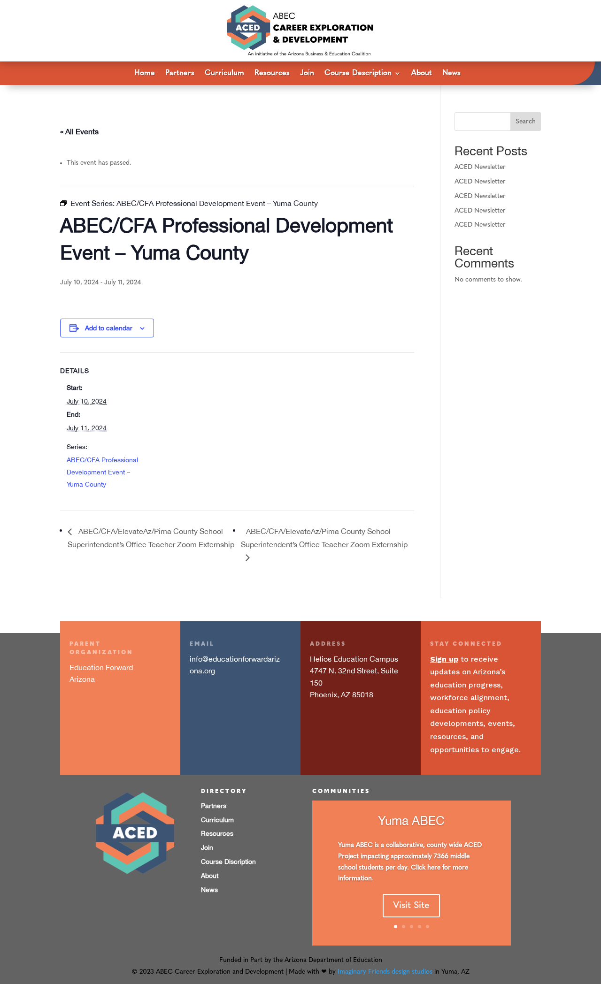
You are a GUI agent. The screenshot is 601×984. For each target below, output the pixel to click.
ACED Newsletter (480, 167)
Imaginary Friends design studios (385, 972)
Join (307, 73)
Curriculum (224, 73)
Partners (179, 73)
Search (526, 121)
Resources (272, 73)
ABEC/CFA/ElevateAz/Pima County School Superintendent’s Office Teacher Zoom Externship (324, 538)
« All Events (79, 131)
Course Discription (228, 861)
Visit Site (411, 905)
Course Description (358, 73)
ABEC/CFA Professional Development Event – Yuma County (102, 472)
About (421, 73)
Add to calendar (108, 328)
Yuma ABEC (411, 820)
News (451, 73)
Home (144, 73)
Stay (440, 644)
